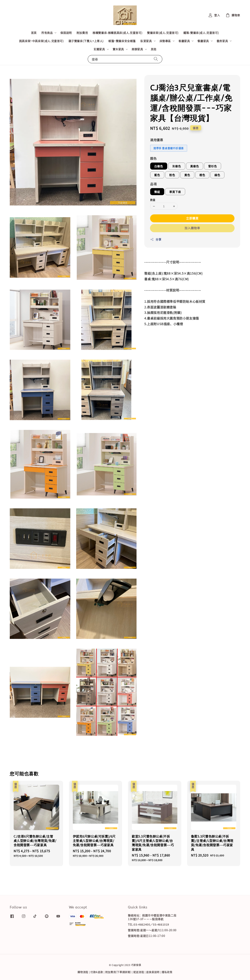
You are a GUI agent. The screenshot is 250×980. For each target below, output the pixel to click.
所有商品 (47, 32)
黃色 (187, 175)
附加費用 (82, 33)
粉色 (172, 175)
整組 (157, 192)
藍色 (157, 175)
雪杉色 (212, 166)
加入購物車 (192, 228)
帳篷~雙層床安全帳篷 (122, 41)
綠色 (217, 175)
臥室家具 (146, 41)
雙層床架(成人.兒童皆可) (163, 33)
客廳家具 (184, 41)
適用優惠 (156, 139)
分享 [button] (158, 239)
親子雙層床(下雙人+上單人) (86, 41)
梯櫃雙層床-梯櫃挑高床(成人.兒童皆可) (117, 33)
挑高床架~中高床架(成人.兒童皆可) (41, 41)
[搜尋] (156, 59)
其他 (153, 49)
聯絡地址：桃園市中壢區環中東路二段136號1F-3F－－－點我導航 (152, 917)
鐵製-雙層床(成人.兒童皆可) (201, 33)
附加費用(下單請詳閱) (118, 972)
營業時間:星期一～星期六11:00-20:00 (152, 930)
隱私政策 (167, 972)
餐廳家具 (203, 41)
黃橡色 (194, 166)
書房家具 (222, 41)
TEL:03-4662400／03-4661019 (148, 924)
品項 (153, 183)
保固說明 (66, 33)
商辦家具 (137, 49)
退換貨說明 (153, 972)
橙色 (202, 175)
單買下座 (175, 192)
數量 (152, 200)
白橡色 (158, 166)
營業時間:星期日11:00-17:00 (146, 936)
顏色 (153, 158)
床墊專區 (165, 41)
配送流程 (138, 972)
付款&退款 (96, 972)
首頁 (34, 33)
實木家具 (118, 49)
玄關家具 (99, 49)
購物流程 (83, 972)
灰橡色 (176, 166)
